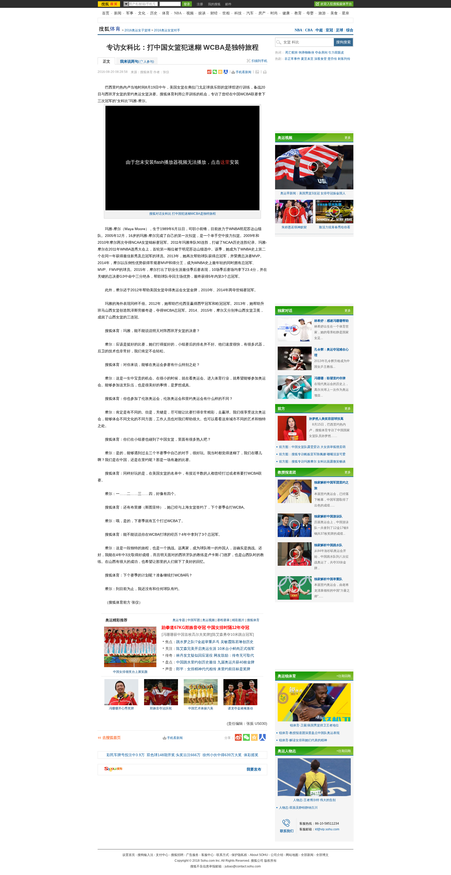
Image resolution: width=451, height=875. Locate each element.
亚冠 (329, 30)
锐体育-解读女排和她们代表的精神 (303, 740)
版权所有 (270, 860)
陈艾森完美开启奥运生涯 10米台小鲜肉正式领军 (215, 648)
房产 (262, 13)
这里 (225, 162)
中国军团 (193, 620)
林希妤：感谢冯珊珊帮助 (331, 321)
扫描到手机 (259, 61)
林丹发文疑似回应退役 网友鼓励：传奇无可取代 (215, 655)
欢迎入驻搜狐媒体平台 (336, 4)
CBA (309, 30)
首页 (105, 13)
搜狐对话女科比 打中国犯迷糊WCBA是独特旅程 (182, 213)
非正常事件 (292, 59)
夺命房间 (321, 52)
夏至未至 (307, 59)
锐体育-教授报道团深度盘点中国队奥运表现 (309, 733)
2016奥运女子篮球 (137, 30)
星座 (345, 13)
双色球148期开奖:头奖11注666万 (173, 755)
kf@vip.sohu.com (327, 829)
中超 (319, 30)
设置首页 (128, 855)
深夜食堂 (320, 59)
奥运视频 (208, 620)
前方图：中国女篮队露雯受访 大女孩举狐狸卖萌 (312, 447)
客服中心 (207, 855)
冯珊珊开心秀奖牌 (121, 708)
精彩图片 (238, 620)
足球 (339, 30)
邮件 (228, 4)
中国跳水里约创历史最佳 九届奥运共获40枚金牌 (215, 662)
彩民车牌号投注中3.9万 (125, 755)
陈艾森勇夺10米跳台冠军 (232, 634)
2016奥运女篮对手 (167, 30)
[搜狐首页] (109, 4)
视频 (190, 13)
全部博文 (322, 855)
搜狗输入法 (145, 855)
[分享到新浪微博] (209, 72)
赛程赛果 (223, 620)
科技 (238, 13)
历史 (153, 13)
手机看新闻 (243, 72)
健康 (286, 13)
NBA (178, 13)
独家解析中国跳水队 (328, 545)
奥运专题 (179, 620)
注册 (200, 4)
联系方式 (222, 855)
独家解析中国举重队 (328, 579)
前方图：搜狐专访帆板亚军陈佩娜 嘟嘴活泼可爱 (312, 454)
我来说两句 (137, 61)
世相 (226, 13)
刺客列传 (344, 59)
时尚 (274, 13)
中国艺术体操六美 (200, 708)
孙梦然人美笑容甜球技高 (326, 419)
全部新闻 (307, 855)
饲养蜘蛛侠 (306, 52)
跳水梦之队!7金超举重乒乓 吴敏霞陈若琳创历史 (214, 642)
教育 (298, 13)
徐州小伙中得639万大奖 (222, 755)
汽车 (250, 13)
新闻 (117, 13)
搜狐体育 (253, 620)
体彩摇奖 (251, 755)
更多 (348, 137)
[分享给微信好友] (246, 737)
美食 (334, 13)
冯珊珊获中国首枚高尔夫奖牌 (186, 634)
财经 (214, 13)
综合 (349, 30)
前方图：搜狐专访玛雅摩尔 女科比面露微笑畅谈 (312, 461)
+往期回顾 (343, 676)
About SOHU (259, 855)
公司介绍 (277, 855)
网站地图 (292, 855)
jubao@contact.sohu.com (243, 866)
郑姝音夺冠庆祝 (161, 708)
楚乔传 (332, 59)
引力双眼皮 (336, 52)
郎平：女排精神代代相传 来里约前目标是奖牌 (213, 669)
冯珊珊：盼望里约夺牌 (330, 378)
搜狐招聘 (177, 855)
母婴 (310, 13)
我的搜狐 (214, 4)
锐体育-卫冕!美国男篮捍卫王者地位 (314, 725)
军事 (129, 13)
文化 (141, 13)
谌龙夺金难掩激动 (240, 708)
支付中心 (162, 855)
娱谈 (202, 13)
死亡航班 (291, 52)
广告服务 (192, 855)
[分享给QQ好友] (220, 72)
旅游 (322, 13)
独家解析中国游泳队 (328, 516)
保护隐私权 (239, 855)
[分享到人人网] (226, 72)
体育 (165, 13)
